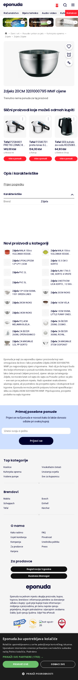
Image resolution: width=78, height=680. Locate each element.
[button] (39, 657)
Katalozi (72, 13)
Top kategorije (16, 460)
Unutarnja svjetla (50, 472)
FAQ (44, 532)
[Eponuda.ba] (19, 5)
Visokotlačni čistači (51, 467)
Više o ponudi (15, 158)
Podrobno (31, 651)
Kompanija (16, 542)
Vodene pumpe (11, 476)
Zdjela (44, 201)
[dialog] (39, 656)
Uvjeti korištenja (18, 537)
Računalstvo (11, 13)
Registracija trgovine (39, 569)
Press (45, 546)
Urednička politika (50, 542)
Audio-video (49, 13)
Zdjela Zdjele (20, 36)
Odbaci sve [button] (58, 664)
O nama (17, 525)
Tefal (5, 508)
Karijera (14, 551)
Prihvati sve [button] (20, 664)
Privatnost (47, 537)
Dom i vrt (15, 33)
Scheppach (9, 503)
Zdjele (8, 36)
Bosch (45, 498)
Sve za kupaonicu (50, 476)
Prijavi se (36, 441)
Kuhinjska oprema (55, 33)
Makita (6, 498)
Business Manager (39, 575)
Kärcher (46, 508)
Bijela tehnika (30, 13)
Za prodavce (17, 546)
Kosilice (7, 467)
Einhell (45, 503)
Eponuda (6, 33)
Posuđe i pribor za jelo (33, 33)
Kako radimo (17, 532)
